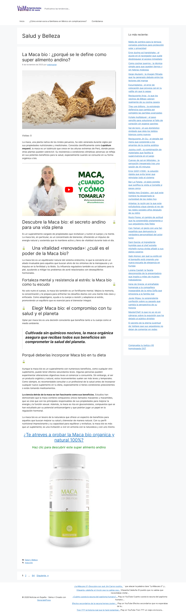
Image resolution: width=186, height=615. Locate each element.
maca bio (29, 563)
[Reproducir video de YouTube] (69, 189)
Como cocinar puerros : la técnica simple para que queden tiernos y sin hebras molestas (145, 66)
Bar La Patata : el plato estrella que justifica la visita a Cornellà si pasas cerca (145, 185)
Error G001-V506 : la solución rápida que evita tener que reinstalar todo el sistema (143, 174)
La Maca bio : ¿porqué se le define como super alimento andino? (64, 57)
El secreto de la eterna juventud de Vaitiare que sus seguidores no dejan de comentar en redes (145, 326)
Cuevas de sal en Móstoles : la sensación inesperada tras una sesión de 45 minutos (144, 163)
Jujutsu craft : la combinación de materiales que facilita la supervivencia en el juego (145, 152)
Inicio (22, 21)
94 (33, 575)
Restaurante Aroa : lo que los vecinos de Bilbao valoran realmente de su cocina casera (144, 98)
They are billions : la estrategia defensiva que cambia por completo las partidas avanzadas (145, 109)
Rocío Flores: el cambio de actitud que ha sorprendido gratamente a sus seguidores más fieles (145, 220)
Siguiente (43, 575)
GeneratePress (44, 600)
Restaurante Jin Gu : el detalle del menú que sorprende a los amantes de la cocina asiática (145, 141)
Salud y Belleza (31, 560)
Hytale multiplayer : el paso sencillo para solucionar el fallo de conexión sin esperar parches (145, 120)
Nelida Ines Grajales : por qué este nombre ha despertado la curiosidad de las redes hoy (145, 195)
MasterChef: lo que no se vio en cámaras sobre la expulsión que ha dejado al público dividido (146, 315)
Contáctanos (97, 21)
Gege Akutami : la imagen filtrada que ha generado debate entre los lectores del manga (145, 77)
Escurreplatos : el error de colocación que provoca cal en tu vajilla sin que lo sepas (145, 88)
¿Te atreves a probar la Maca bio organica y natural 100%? (69, 437)
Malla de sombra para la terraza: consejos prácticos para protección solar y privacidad (146, 45)
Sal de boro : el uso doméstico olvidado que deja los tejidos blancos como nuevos (143, 131)
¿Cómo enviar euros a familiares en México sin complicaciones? (58, 21)
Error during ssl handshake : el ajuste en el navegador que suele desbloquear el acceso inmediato (145, 55)
